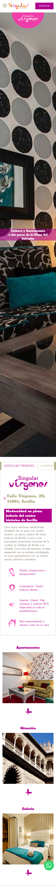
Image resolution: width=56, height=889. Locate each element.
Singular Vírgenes (19, 466)
